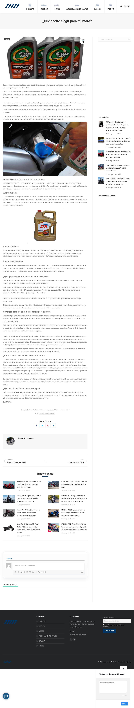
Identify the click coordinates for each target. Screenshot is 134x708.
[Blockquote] (33, 572)
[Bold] (15, 572)
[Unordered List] (30, 572)
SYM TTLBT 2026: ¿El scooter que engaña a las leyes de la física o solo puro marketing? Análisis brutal (74, 498)
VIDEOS (41, 646)
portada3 (52, 413)
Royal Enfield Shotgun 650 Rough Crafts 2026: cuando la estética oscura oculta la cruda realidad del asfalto (28, 528)
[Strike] (24, 572)
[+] (44, 572)
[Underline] (21, 572)
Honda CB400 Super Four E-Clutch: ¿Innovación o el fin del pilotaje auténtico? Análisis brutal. (29, 498)
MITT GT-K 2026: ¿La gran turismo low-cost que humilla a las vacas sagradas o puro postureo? (73, 513)
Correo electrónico (108, 617)
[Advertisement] (113, 78)
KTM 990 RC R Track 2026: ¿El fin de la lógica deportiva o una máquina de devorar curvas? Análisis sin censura (74, 527)
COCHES (42, 626)
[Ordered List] (27, 572)
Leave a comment (64, 410)
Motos (7, 39)
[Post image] (9, 485)
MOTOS (41, 631)
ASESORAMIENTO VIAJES (48, 636)
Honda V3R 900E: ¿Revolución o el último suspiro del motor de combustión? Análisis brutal (28, 513)
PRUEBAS (42, 621)
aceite (41, 413)
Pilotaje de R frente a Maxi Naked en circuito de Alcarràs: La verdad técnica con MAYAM (29, 484)
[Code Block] (36, 572)
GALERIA (42, 641)
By (38, 410)
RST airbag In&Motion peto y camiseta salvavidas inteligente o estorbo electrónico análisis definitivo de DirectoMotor (117, 126)
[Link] (38, 572)
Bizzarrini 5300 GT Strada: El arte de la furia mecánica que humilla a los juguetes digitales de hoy (118, 141)
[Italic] (18, 572)
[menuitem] (30, 6)
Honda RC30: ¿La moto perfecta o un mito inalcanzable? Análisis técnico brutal (74, 484)
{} (41, 572)
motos (46, 413)
